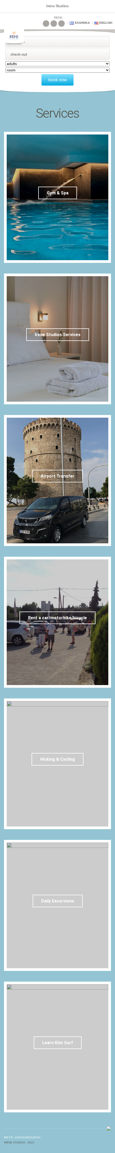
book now (57, 80)
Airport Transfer (57, 476)
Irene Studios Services (57, 334)
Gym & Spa (57, 192)
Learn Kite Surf (57, 1042)
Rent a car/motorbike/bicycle (57, 617)
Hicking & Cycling (57, 759)
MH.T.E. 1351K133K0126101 (22, 1137)
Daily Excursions (57, 901)
